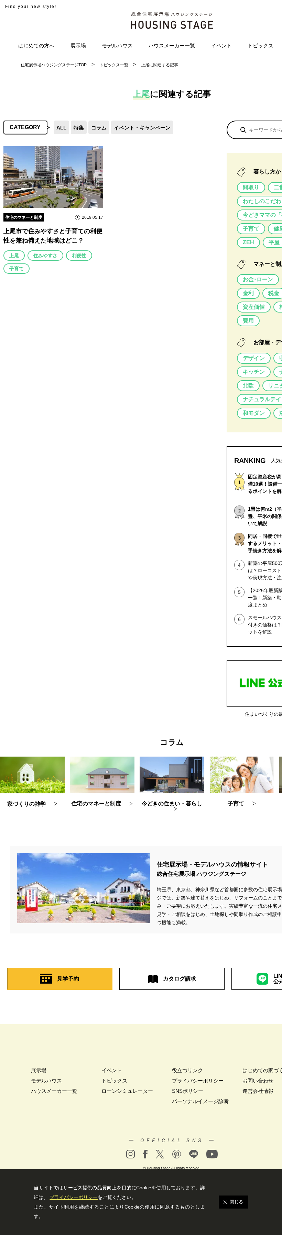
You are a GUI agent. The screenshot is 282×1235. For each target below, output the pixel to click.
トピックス (260, 45)
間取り (251, 187)
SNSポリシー (187, 1091)
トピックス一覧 (113, 65)
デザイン (254, 358)
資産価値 (254, 307)
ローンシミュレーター (127, 1091)
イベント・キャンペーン (142, 128)
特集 (79, 128)
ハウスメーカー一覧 (172, 45)
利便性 (79, 255)
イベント (221, 45)
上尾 (14, 255)
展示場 (78, 45)
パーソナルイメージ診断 (200, 1101)
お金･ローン (258, 279)
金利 (248, 293)
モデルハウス (117, 45)
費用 (248, 321)
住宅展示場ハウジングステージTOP (54, 65)
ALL (61, 128)
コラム (99, 128)
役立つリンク (187, 1070)
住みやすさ (45, 255)
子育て (16, 268)
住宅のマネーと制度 (23, 217)
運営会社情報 (257, 1091)
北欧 (248, 385)
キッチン (254, 372)
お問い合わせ (257, 1081)
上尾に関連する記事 (159, 65)
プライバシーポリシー (198, 1081)
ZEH (248, 242)
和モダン (254, 413)
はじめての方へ (36, 45)
